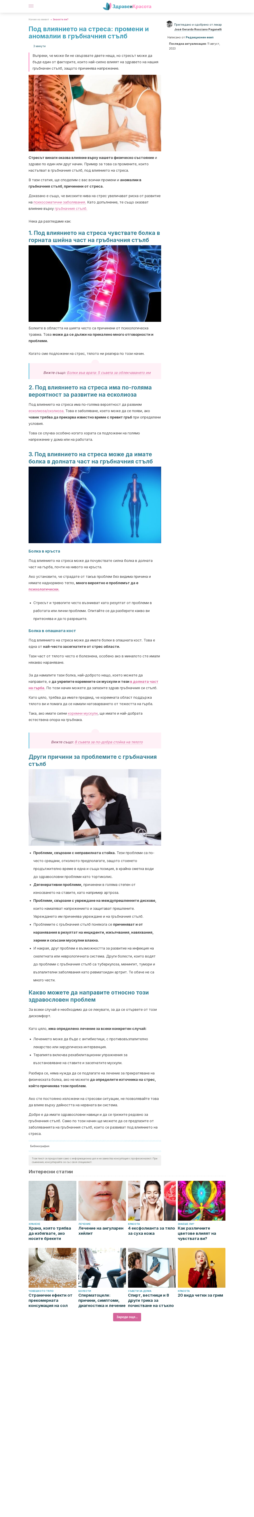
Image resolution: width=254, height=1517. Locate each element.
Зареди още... (127, 1317)
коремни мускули (83, 713)
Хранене (34, 1223)
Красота (134, 1223)
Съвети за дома (139, 1290)
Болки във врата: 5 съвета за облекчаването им (109, 373)
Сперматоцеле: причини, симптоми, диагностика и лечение (102, 1300)
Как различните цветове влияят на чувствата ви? (197, 1233)
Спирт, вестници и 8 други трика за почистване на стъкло (151, 1300)
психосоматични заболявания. (60, 202)
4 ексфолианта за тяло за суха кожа (151, 1231)
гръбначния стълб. (71, 208)
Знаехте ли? (60, 19)
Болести (84, 1290)
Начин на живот (39, 19)
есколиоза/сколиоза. (46, 411)
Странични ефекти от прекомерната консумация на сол (50, 1300)
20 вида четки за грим (200, 1295)
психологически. (44, 589)
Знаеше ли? (186, 1223)
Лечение (84, 1223)
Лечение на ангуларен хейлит (100, 1231)
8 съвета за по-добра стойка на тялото (109, 742)
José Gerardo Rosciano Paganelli (198, 29)
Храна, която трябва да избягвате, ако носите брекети (50, 1233)
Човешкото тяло (41, 1290)
